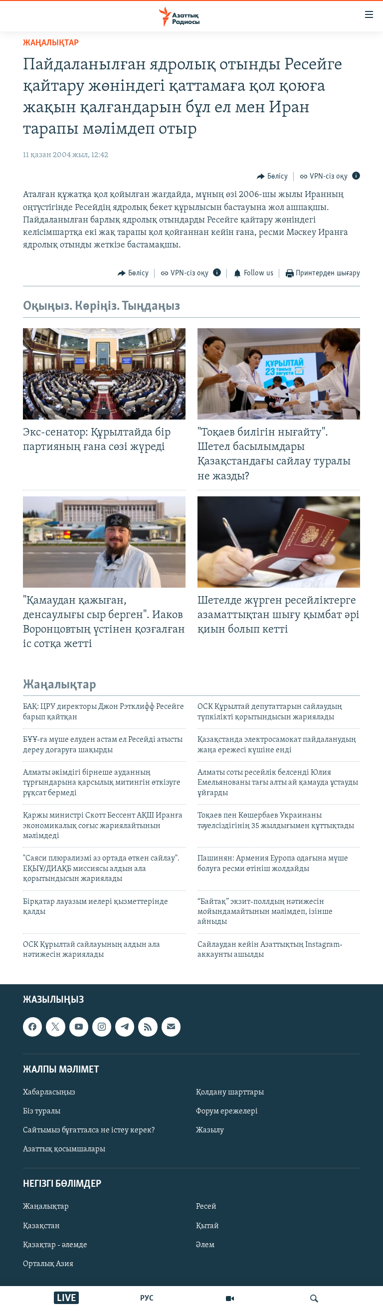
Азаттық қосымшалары (64, 1150)
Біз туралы (41, 1111)
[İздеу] (314, 1298)
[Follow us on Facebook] (32, 1027)
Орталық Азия (48, 1264)
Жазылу (210, 1131)
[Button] (272, 176)
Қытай (207, 1226)
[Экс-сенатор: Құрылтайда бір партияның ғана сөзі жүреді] (104, 374)
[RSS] (147, 1027)
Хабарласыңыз (49, 1092)
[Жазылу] (171, 1027)
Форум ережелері (227, 1111)
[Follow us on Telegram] (124, 1027)
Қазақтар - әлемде (55, 1245)
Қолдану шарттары (230, 1092)
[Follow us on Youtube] (78, 1027)
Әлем (205, 1245)
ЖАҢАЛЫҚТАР (51, 43)
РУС (147, 1299)
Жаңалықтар (46, 1207)
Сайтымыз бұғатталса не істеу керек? (89, 1131)
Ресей (206, 1207)
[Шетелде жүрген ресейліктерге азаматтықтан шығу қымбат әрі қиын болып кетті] (278, 542)
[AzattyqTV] (230, 1298)
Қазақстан (41, 1226)
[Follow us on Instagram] (101, 1027)
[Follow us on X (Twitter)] (55, 1027)
